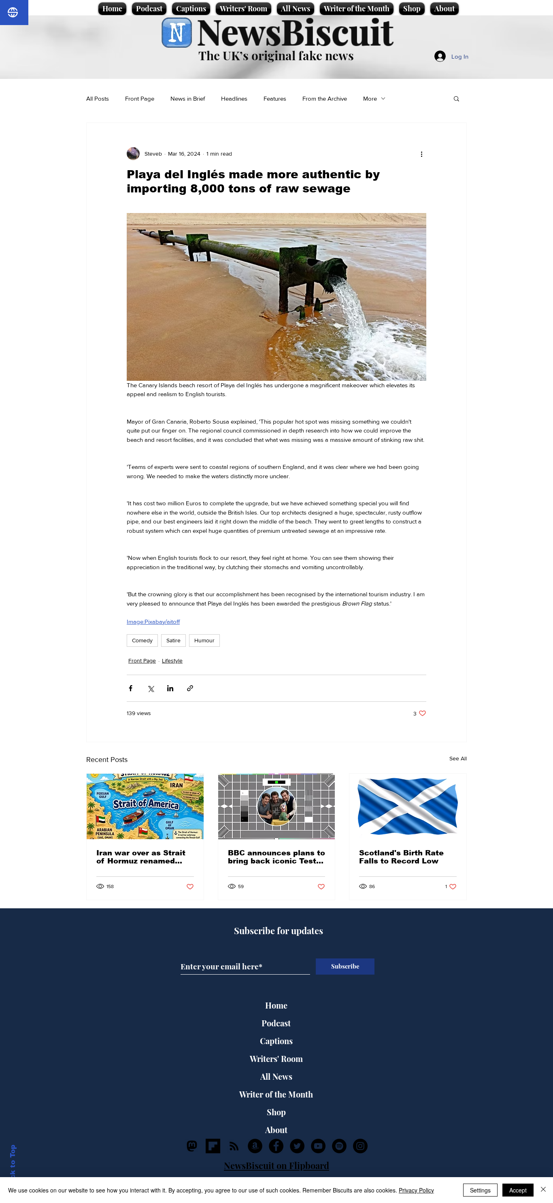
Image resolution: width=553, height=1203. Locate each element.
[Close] (543, 1190)
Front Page (139, 98)
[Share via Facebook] (130, 688)
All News (276, 1076)
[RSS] (234, 1146)
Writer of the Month (276, 1094)
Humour (204, 640)
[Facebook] (276, 1146)
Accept (518, 1190)
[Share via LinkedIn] (170, 688)
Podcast (276, 1022)
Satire (173, 640)
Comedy (142, 640)
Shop (276, 1111)
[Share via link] (190, 688)
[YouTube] (318, 1146)
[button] (456, 98)
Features (275, 98)
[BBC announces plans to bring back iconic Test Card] (276, 806)
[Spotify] (339, 1146)
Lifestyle (172, 660)
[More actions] (421, 153)
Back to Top (13, 1167)
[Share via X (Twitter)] (150, 688)
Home (276, 1005)
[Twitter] (297, 1146)
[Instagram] (360, 1146)
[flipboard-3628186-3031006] (213, 1146)
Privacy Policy (416, 1190)
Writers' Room (276, 1058)
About (276, 1129)
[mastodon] (192, 1146)
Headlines (234, 98)
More (370, 98)
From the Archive (324, 98)
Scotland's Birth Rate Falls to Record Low (401, 857)
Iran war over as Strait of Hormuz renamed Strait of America (140, 857)
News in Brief (187, 98)
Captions (276, 1040)
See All (458, 758)
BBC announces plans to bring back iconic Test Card (276, 857)
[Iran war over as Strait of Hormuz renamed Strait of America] (145, 806)
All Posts (97, 98)
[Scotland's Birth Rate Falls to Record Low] (407, 806)
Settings (480, 1190)
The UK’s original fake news (276, 55)
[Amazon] (255, 1146)
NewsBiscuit (295, 31)
